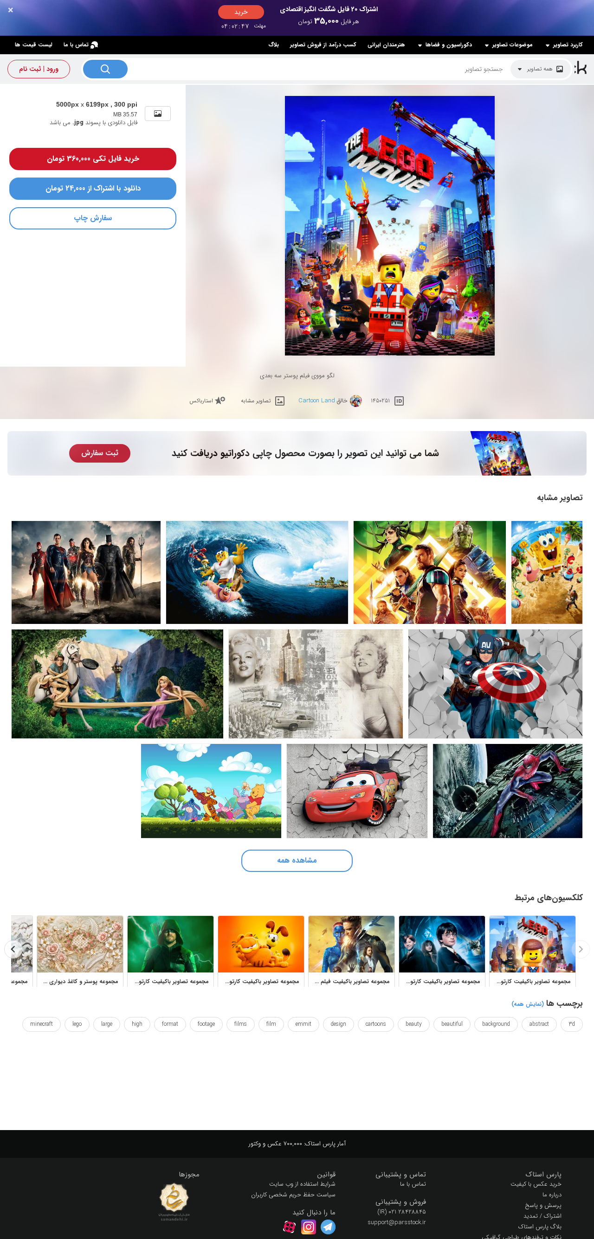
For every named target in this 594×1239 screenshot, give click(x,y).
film (271, 1024)
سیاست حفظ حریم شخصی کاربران (293, 1195)
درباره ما (552, 1195)
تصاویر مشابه (256, 400)
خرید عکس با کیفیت (536, 1184)
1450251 (380, 400)
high (137, 1024)
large (106, 1024)
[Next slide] (13, 949)
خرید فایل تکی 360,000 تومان (93, 159)
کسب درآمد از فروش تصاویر (323, 44)
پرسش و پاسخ (543, 1205)
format (170, 1024)
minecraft (41, 1024)
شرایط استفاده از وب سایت (302, 1184)
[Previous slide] (580, 949)
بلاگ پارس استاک (540, 1227)
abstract (539, 1024)
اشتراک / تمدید (542, 1216)
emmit (303, 1024)
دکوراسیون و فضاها (449, 45)
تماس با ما (76, 44)
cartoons (376, 1024)
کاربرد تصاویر (568, 45)
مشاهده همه (297, 860)
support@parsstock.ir (397, 1222)
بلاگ (273, 44)
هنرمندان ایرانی (386, 44)
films (240, 1024)
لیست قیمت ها (33, 44)
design (338, 1024)
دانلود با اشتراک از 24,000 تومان (93, 188)
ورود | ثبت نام (38, 69)
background (496, 1024)
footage (206, 1024)
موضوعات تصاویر (512, 45)
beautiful (452, 1024)
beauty (414, 1024)
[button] (501, 1175)
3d (571, 1024)
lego (77, 1024)
